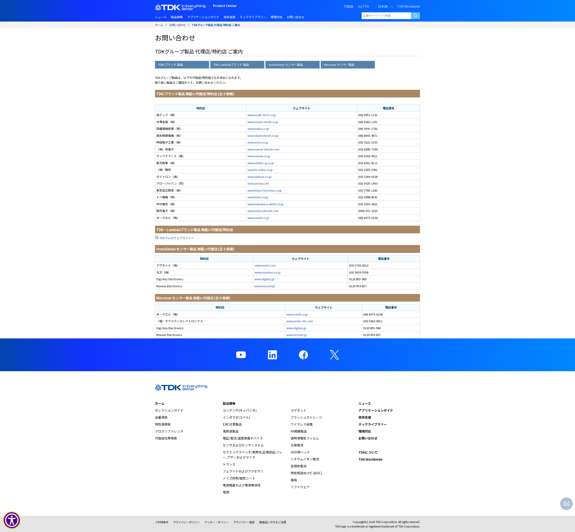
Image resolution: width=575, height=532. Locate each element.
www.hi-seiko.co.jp (260, 170)
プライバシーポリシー (186, 522)
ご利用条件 (161, 522)
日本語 (382, 6)
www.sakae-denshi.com (263, 149)
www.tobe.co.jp (258, 197)
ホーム (159, 25)
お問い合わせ (177, 25)
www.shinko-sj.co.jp (261, 163)
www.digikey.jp (264, 279)
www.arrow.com (258, 183)
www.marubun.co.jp (267, 272)
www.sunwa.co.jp (259, 156)
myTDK (363, 6)
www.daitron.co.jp (260, 176)
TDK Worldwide (408, 6)
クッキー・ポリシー (216, 522)
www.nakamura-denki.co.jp (265, 204)
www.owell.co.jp (258, 218)
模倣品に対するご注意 (272, 522)
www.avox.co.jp (258, 142)
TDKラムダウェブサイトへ (176, 238)
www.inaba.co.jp (258, 128)
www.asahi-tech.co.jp (262, 115)
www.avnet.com (265, 265)
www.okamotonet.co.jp (263, 135)
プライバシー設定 (244, 522)
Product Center (225, 6)
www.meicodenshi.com (263, 211)
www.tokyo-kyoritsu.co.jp (265, 190)
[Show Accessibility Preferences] (12, 520)
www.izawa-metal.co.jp (263, 122)
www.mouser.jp (264, 286)
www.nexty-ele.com (299, 321)
